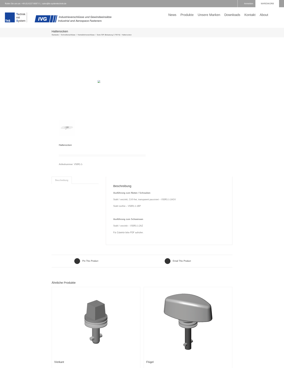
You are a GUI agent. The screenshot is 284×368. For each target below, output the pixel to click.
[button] (273, 14)
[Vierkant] (96, 322)
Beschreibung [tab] (61, 180)
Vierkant (59, 362)
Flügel (150, 362)
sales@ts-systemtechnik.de (54, 3)
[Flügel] (188, 322)
